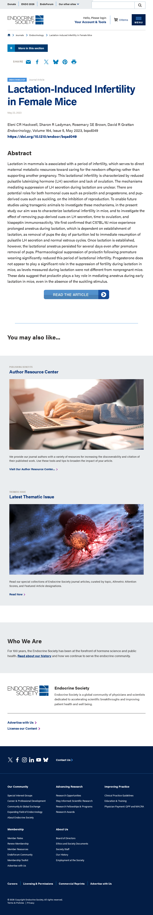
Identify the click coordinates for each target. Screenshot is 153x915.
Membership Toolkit (17, 860)
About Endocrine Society (20, 817)
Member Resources (17, 849)
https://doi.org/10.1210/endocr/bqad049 (42, 136)
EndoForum (46, 4)
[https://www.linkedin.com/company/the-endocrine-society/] (31, 759)
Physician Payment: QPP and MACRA (124, 806)
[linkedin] (38, 759)
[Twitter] (46, 62)
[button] (140, 5)
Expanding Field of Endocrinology (24, 811)
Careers (12, 883)
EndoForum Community (19, 854)
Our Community (17, 786)
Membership (15, 829)
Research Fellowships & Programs (74, 806)
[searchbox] (113, 5)
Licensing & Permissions (38, 883)
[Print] (73, 62)
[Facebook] (37, 62)
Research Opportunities (68, 795)
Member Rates (15, 838)
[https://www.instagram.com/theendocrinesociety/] (24, 759)
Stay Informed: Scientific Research (74, 800)
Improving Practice (116, 786)
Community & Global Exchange (23, 806)
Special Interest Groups (19, 795)
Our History (62, 854)
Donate (11, 4)
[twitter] (10, 759)
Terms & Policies (15, 902)
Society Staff (62, 849)
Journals (20, 35)
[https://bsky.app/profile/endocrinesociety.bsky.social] (46, 759)
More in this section (31, 48)
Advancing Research (69, 786)
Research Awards (65, 811)
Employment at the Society (70, 860)
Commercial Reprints (72, 883)
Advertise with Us (16, 865)
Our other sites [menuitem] (67, 4)
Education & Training (115, 800)
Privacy (30, 902)
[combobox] (112, 5)
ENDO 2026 (28, 4)
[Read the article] (76, 297)
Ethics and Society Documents (72, 843)
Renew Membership (18, 843)
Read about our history (34, 656)
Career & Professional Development (26, 800)
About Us (62, 829)
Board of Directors (65, 838)
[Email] (28, 62)
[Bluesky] (55, 62)
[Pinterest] (65, 62)
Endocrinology (36, 35)
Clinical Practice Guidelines (118, 795)
